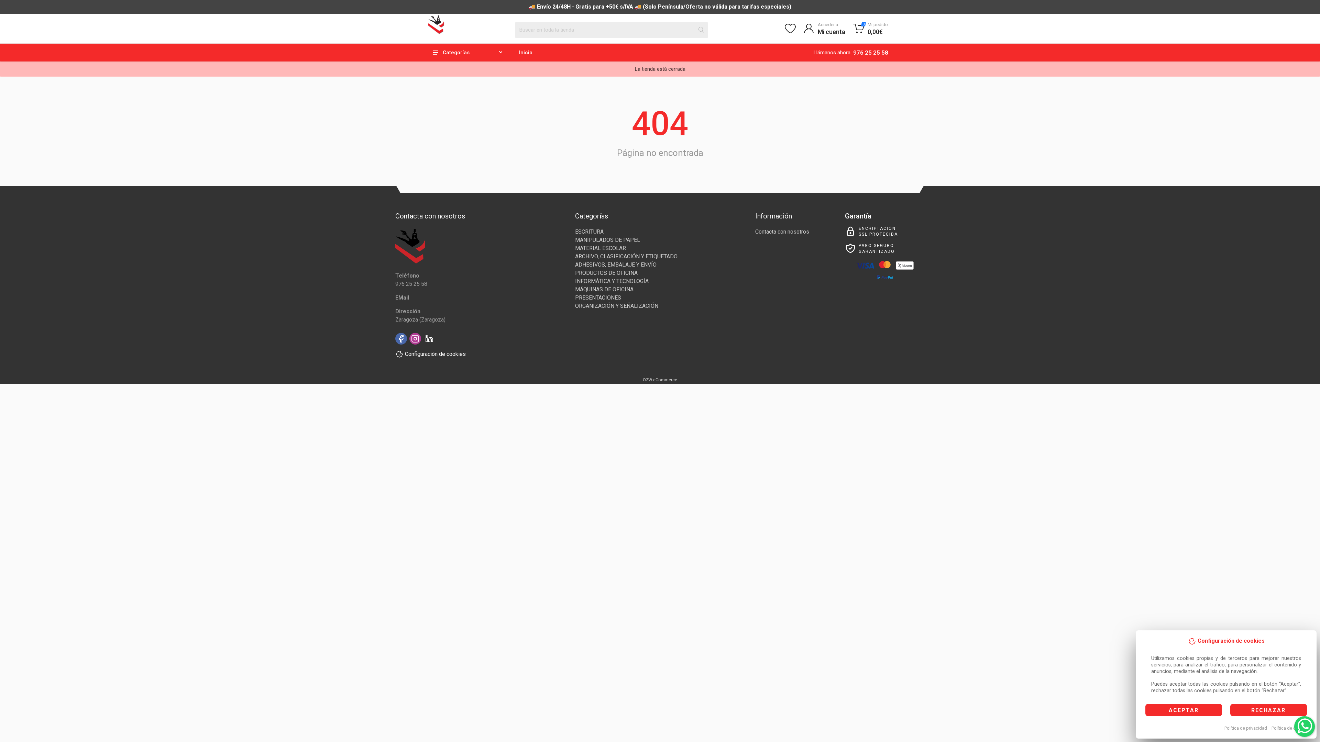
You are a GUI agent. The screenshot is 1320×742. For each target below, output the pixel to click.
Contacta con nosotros (782, 231)
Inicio (525, 52)
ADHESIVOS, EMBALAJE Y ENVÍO (616, 264)
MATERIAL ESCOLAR (600, 248)
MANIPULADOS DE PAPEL (607, 240)
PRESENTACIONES (598, 297)
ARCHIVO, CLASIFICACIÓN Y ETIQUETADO (626, 256)
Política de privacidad (1245, 728)
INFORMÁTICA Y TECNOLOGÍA (612, 281)
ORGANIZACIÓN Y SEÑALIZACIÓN (616, 306)
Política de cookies (1290, 728)
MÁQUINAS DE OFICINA (604, 289)
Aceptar (1184, 710)
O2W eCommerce (660, 379)
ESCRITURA (589, 231)
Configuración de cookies (435, 354)
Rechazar (1268, 710)
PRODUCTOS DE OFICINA (606, 273)
